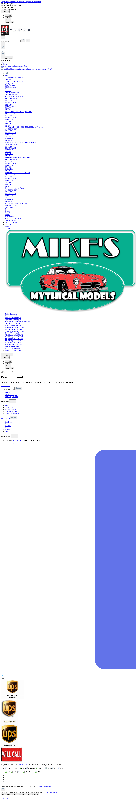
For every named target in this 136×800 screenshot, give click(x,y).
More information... (51, 792)
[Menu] (3, 37)
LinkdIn (8, 426)
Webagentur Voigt (45, 787)
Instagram (8, 424)
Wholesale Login (11, 395)
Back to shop (5, 386)
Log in (3, 62)
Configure (22, 794)
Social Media (5, 418)
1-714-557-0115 (18, 440)
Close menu (8, 58)
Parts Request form (11, 397)
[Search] (23, 40)
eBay (7, 431)
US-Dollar (9, 22)
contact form (12, 444)
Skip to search (20, 2)
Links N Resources (11, 409)
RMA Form (9, 393)
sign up (5, 64)
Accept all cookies (32, 794)
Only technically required (9, 794)
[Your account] (3, 54)
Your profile (12, 66)
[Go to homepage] (17, 34)
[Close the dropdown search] (28, 40)
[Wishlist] (2, 51)
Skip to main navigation (33, 2)
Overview (4, 66)
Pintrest (7, 429)
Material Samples (11, 411)
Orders (26, 66)
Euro (8, 17)
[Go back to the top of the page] (3, 789)
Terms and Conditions (12, 413)
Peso (8, 20)
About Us (8, 405)
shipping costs (22, 765)
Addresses (20, 66)
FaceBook (8, 422)
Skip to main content (8, 2)
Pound (8, 15)
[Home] (6, 73)
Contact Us (9, 407)
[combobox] (11, 41)
